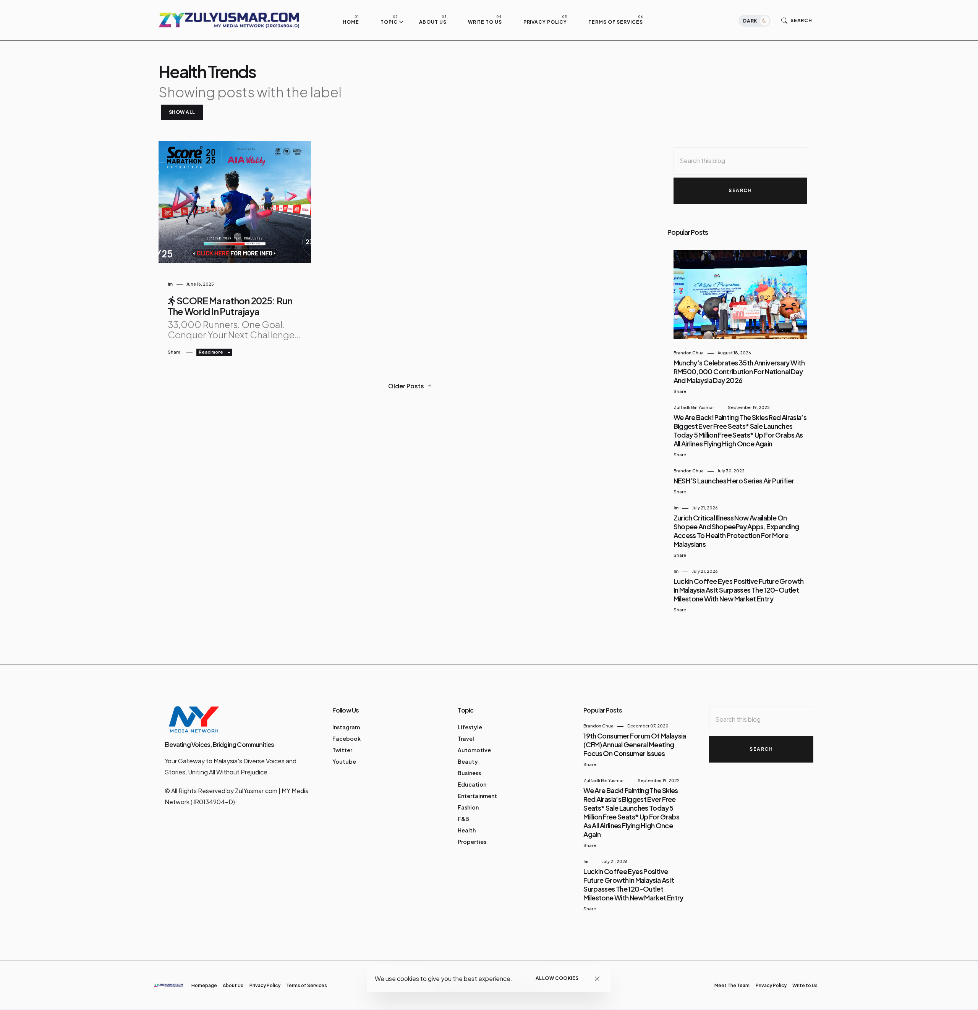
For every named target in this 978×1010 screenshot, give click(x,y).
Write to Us (485, 21)
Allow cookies (557, 978)
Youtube (344, 761)
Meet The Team (732, 985)
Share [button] (174, 351)
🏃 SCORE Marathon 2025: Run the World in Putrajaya (230, 306)
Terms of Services (615, 21)
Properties (472, 841)
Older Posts (406, 386)
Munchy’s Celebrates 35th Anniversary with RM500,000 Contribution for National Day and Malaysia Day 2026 (739, 371)
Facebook (346, 738)
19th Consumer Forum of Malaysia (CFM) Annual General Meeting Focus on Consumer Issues (634, 744)
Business (469, 772)
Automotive (474, 750)
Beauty (468, 761)
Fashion (468, 807)
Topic (389, 21)
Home (351, 21)
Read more (211, 351)
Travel (466, 738)
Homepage (204, 985)
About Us (433, 21)
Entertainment (477, 795)
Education (472, 784)
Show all (182, 112)
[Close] (597, 978)
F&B (463, 818)
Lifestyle (470, 727)
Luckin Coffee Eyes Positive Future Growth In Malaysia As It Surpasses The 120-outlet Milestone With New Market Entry (739, 590)
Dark (751, 21)
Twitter (342, 750)
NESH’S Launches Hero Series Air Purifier (734, 480)
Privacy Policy (545, 21)
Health (467, 830)
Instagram (346, 727)
